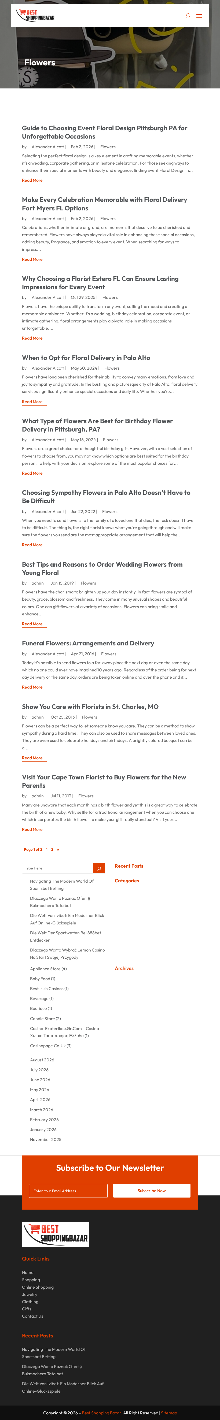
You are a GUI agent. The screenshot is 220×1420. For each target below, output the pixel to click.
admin (38, 583)
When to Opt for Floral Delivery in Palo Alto (86, 358)
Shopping (31, 1279)
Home (28, 1272)
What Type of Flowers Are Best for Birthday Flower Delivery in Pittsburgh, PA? (97, 425)
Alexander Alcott (48, 146)
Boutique (38, 1008)
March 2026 (41, 1109)
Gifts (26, 1308)
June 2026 (40, 1079)
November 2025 (45, 1139)
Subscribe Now (152, 1190)
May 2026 (39, 1089)
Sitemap (169, 1412)
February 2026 (44, 1119)
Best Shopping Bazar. (102, 1412)
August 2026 (42, 1059)
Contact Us (32, 1316)
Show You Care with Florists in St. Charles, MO (90, 706)
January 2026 (43, 1129)
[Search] (99, 868)
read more (32, 180)
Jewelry (29, 1294)
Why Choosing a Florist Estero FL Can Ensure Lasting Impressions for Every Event (100, 282)
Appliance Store (45, 968)
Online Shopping (38, 1287)
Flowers (108, 146)
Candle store (42, 1018)
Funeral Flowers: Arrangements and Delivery (88, 643)
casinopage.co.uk (48, 1045)
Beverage (39, 998)
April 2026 (40, 1099)
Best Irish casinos (47, 988)
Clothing (30, 1301)
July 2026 (39, 1069)
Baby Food (40, 978)
